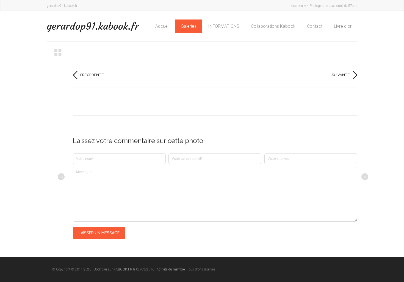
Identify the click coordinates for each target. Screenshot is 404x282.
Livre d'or (343, 26)
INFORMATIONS (223, 26)
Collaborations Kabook (273, 26)
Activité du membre (171, 269)
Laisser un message (99, 233)
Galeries (189, 26)
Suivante (341, 75)
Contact (314, 26)
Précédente (92, 75)
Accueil (162, 26)
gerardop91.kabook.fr (93, 26)
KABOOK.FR (123, 269)
